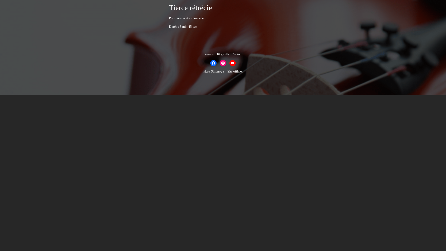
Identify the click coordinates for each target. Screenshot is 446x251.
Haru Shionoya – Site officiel (223, 71)
